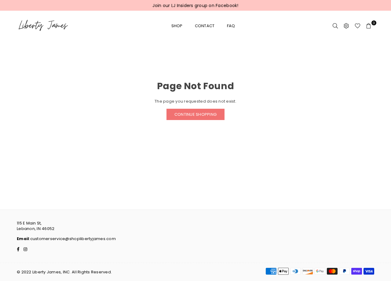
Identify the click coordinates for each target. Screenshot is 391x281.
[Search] (335, 26)
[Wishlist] (357, 26)
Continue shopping (195, 114)
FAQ (231, 26)
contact (205, 26)
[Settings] (346, 26)
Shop (177, 26)
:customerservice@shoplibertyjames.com (72, 239)
